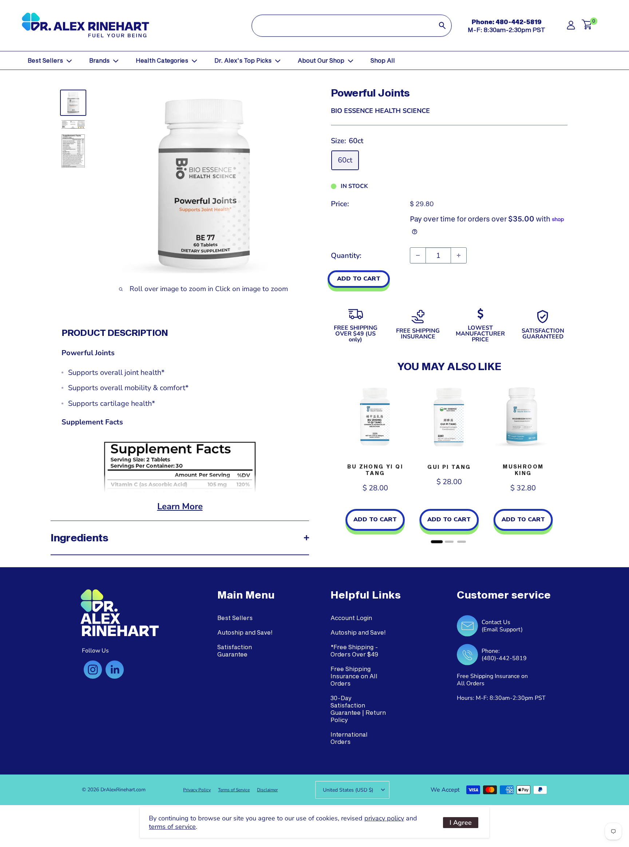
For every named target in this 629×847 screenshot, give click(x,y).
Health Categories (162, 60)
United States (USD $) (348, 790)
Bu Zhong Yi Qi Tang (375, 469)
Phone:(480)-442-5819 (504, 654)
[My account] (571, 27)
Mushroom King (523, 469)
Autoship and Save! (245, 632)
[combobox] (342, 25)
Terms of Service (234, 790)
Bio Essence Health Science (380, 110)
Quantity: (346, 255)
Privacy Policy (197, 790)
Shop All (383, 60)
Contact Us (496, 622)
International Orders (349, 738)
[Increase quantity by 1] (458, 255)
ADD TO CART (358, 279)
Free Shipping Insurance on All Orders (354, 676)
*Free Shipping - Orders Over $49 (354, 650)
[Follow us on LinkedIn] (115, 669)
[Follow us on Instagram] (93, 669)
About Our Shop (321, 60)
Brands (99, 60)
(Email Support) (502, 629)
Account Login (351, 617)
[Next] (560, 462)
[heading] (245, 595)
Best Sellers (45, 60)
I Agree (461, 822)
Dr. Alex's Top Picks (243, 60)
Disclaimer (267, 790)
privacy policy (384, 818)
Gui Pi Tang (449, 467)
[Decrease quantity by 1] (418, 255)
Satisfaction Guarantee (234, 650)
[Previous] (338, 462)
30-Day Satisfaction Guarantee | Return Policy (358, 708)
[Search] (442, 25)
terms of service (172, 826)
